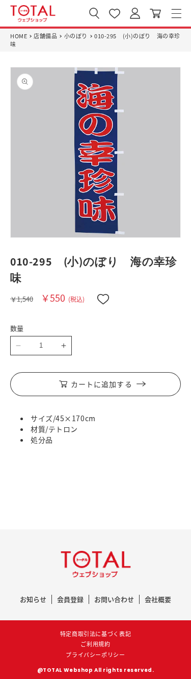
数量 (17, 328)
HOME (18, 36)
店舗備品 (45, 36)
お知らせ (33, 599)
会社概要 (158, 599)
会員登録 (70, 599)
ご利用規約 (95, 644)
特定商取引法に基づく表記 (95, 633)
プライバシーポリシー (95, 654)
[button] (176, 13)
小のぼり (76, 36)
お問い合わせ (114, 599)
